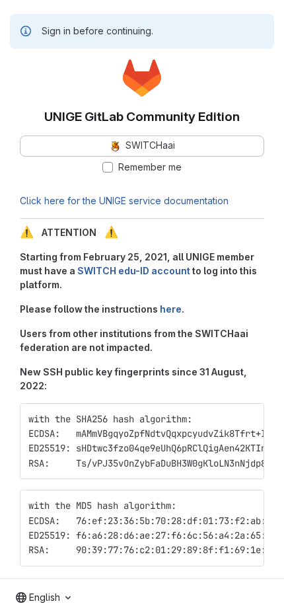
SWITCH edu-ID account (133, 270)
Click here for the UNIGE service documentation (124, 200)
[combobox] (43, 597)
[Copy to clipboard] (248, 419)
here (171, 309)
